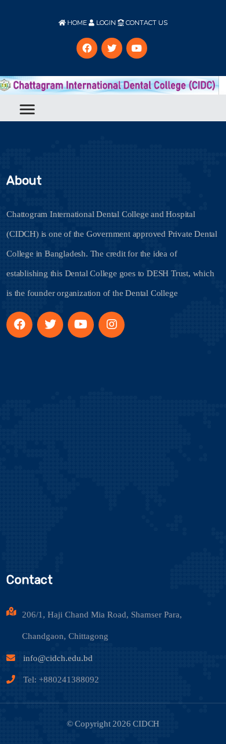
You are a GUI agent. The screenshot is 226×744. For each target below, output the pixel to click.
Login (105, 23)
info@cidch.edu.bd (58, 658)
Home (76, 23)
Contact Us (145, 23)
